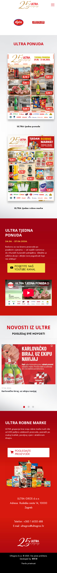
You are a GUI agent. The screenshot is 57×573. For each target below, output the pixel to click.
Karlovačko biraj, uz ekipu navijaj (19, 391)
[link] (28, 475)
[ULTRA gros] (28, 5)
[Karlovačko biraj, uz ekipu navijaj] (28, 364)
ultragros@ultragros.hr (32, 526)
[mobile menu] (52, 4)
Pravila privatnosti (29, 563)
